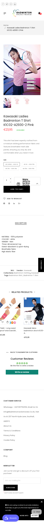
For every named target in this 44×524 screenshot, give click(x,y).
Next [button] (37, 69)
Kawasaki (28, 270)
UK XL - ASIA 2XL (29, 164)
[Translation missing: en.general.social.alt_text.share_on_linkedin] (14, 203)
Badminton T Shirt (31, 275)
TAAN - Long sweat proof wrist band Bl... (8, 329)
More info (24, 515)
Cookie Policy (9, 440)
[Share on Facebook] (5, 203)
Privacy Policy (9, 435)
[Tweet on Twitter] (9, 203)
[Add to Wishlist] (26, 322)
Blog (5, 456)
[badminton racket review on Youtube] (15, 4)
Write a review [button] (22, 372)
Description (21, 223)
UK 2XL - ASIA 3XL (11, 168)
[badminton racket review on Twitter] (7, 4)
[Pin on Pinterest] (19, 203)
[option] (22, 69)
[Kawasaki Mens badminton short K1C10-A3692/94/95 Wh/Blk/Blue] (31, 322)
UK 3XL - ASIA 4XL (28, 168)
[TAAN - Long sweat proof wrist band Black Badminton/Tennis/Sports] (7, 322)
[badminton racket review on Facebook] (3, 4)
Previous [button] (7, 69)
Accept (35, 515)
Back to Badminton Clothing (24, 352)
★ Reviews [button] (41, 264)
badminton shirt (16, 275)
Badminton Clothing (22, 273)
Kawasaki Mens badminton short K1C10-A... (34, 330)
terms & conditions (12, 430)
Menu (5, 13)
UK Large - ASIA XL (11, 164)
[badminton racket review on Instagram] (11, 4)
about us (7, 426)
